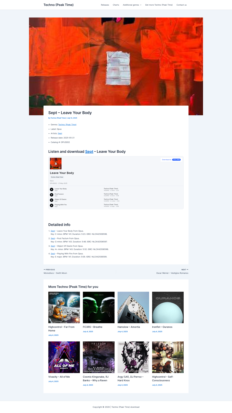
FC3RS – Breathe (92, 327)
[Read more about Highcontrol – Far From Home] (64, 307)
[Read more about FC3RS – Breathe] (98, 307)
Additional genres (131, 5)
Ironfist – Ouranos (162, 327)
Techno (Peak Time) (59, 5)
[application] (140, 5)
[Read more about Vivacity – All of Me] (64, 357)
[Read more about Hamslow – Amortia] (133, 307)
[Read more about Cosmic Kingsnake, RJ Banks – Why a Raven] (98, 357)
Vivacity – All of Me (59, 376)
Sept (60, 133)
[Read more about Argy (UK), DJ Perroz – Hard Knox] (133, 357)
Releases (105, 5)
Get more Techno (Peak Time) (159, 5)
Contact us (182, 5)
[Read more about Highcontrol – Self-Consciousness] (168, 357)
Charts (116, 5)
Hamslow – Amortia (129, 327)
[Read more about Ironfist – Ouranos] (168, 307)
